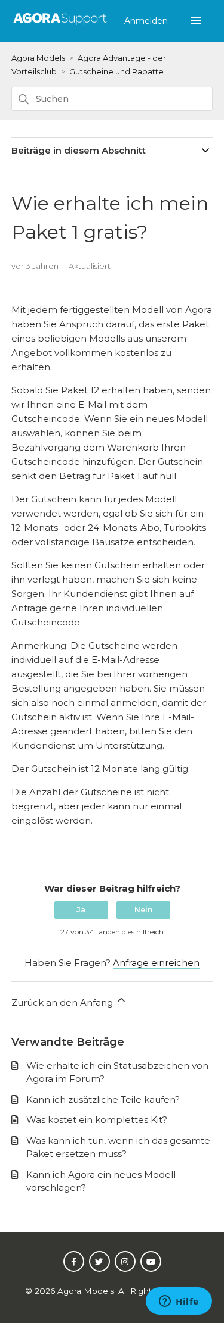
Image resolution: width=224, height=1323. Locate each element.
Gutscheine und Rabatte (116, 71)
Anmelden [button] (147, 20)
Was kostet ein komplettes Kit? (96, 1119)
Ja (80, 909)
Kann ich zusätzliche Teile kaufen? (103, 1099)
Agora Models (39, 57)
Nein (143, 909)
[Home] (60, 25)
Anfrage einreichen (156, 962)
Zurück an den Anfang (63, 1002)
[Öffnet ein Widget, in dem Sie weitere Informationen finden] (179, 1302)
